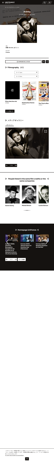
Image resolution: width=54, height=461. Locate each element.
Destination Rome (28, 103)
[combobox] (26, 72)
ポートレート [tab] (10, 124)
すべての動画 (22, 259)
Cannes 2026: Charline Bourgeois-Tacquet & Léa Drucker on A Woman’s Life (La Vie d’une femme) (11, 249)
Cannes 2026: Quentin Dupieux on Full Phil (41, 245)
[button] (45, 131)
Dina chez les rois (11, 101)
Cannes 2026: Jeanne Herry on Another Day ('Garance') (26, 246)
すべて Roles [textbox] (19, 76)
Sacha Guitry (9, 205)
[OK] (27, 458)
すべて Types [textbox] (19, 72)
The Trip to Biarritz (45, 103)
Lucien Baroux (43, 205)
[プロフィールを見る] (49, 2)
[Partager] (43, 61)
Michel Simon (26, 205)
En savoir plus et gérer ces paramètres (14, 455)
